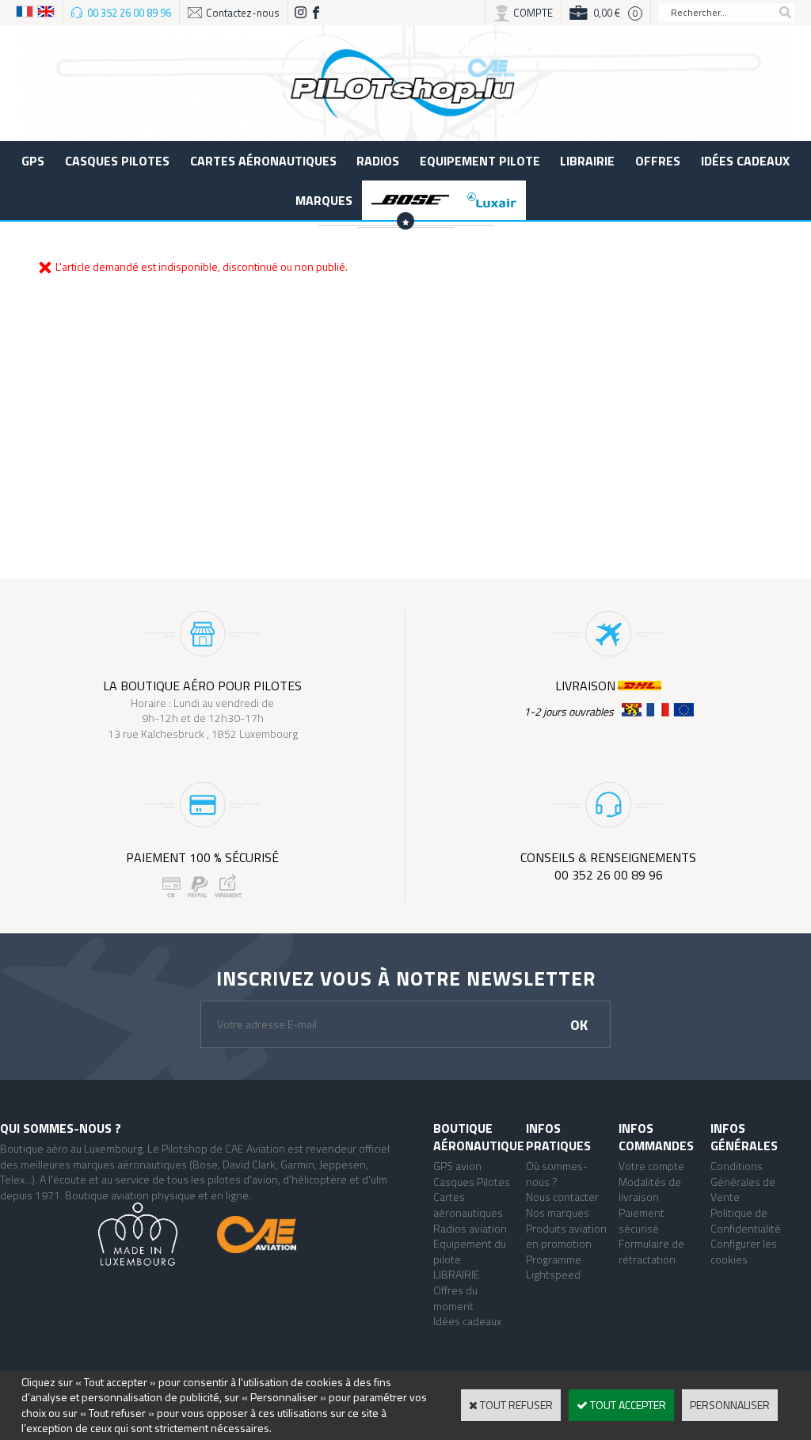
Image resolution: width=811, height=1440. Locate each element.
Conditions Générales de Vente (742, 1181)
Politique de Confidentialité (745, 1220)
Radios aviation (470, 1228)
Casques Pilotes (117, 160)
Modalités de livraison (650, 1189)
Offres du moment (455, 1298)
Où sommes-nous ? (557, 1173)
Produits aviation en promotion (566, 1236)
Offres (657, 160)
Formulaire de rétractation (651, 1251)
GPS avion (457, 1165)
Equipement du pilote (469, 1251)
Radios (377, 160)
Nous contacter (562, 1196)
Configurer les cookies (743, 1251)
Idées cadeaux (745, 160)
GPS (32, 160)
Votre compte (651, 1165)
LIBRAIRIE (587, 160)
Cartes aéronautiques (263, 160)
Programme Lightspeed (553, 1267)
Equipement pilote (480, 160)
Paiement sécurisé (641, 1220)
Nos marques (557, 1212)
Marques (323, 200)
